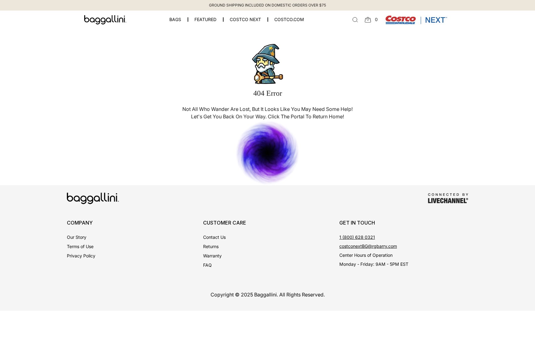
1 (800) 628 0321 (357, 237)
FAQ (207, 265)
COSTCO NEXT (245, 19)
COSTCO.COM (289, 19)
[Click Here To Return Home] (267, 152)
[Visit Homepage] (105, 19)
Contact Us (214, 237)
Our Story (76, 237)
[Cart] (368, 20)
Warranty (212, 255)
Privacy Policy (81, 255)
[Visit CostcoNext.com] (416, 19)
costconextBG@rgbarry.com (368, 246)
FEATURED (205, 19)
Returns (211, 246)
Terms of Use (80, 246)
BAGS (175, 19)
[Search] (355, 20)
